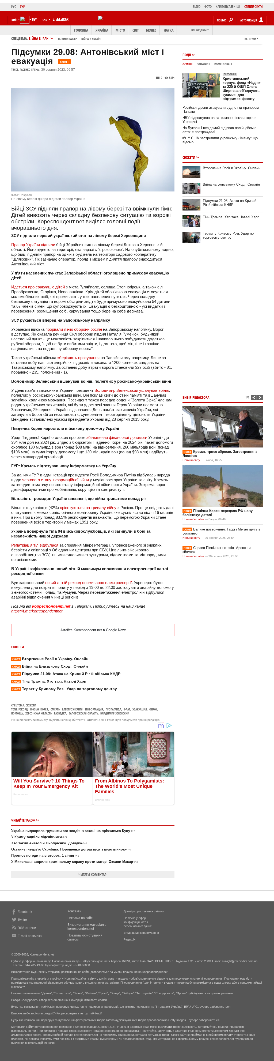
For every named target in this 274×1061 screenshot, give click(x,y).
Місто (120, 30)
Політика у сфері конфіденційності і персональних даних (138, 922)
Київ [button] (14, 20)
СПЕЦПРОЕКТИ (253, 6)
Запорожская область (83, 713)
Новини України (193, 519)
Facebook (25, 912)
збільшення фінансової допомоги (116, 437)
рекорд (23, 709)
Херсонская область (38, 713)
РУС (13, 6)
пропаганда (113, 709)
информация (94, 709)
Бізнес (151, 30)
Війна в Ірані (65, 38)
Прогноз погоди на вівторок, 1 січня (45, 855)
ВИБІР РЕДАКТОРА (195, 397)
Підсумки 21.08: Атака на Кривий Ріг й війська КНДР (66, 674)
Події (186, 54)
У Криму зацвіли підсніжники (39, 837)
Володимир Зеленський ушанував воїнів (131, 390)
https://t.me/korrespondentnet (36, 611)
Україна (102, 30)
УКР (22, 6)
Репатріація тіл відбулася (34, 545)
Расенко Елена (29, 69)
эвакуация (139, 709)
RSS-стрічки (27, 928)
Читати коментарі (93, 874)
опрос (153, 709)
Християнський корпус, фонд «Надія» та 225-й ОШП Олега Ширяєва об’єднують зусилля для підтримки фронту (242, 87)
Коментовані (223, 64)
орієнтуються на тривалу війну (88, 507)
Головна (81, 30)
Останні (187, 64)
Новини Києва (67, 39)
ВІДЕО (196, 6)
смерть (55, 709)
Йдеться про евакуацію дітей (38, 287)
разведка (60, 713)
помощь (17, 713)
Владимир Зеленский (114, 713)
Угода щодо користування (141, 932)
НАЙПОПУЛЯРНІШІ (228, 6)
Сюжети (31, 705)
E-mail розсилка (30, 936)
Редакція (129, 939)
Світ (135, 30)
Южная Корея (39, 709)
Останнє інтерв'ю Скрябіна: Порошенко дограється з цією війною (71, 849)
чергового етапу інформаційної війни (55, 479)
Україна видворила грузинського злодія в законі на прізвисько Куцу (73, 831)
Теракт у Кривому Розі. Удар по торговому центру (64, 689)
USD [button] (45, 20)
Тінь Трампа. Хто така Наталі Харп (49, 681)
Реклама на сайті (80, 918)
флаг (127, 709)
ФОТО (208, 6)
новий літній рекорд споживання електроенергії (88, 582)
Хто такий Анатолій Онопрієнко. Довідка (49, 843)
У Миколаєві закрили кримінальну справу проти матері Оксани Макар (74, 862)
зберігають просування (78, 357)
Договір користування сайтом (144, 911)
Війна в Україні (91, 39)
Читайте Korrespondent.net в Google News (93, 630)
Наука (168, 30)
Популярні (203, 64)
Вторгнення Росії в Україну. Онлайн (50, 659)
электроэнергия (72, 709)
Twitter (22, 920)
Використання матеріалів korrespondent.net (86, 927)
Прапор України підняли (33, 244)
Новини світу (191, 460)
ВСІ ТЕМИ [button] (250, 39)
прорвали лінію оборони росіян (73, 329)
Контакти (74, 911)
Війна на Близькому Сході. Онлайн (50, 666)
